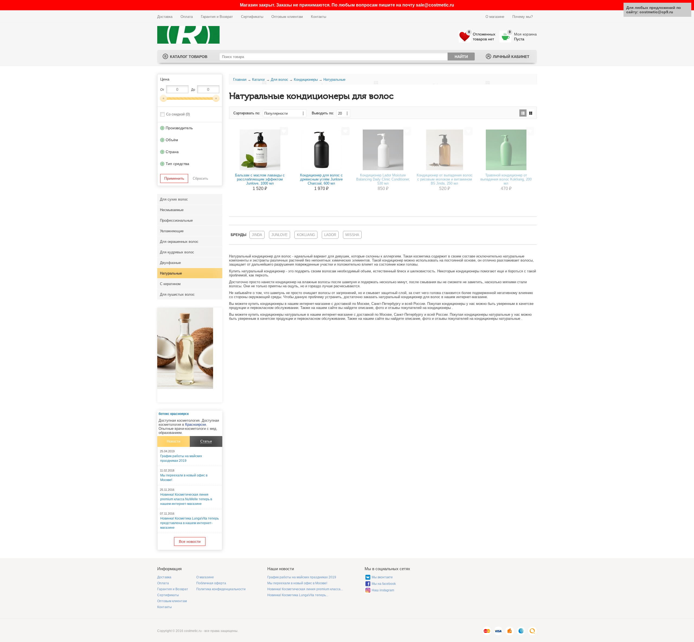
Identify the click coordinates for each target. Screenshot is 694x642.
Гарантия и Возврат (217, 17)
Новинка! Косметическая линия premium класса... (305, 589)
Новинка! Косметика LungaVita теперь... (297, 595)
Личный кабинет (511, 56)
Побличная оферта (211, 583)
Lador (330, 235)
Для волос (279, 80)
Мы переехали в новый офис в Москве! (297, 583)
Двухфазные (170, 263)
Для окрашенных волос (179, 242)
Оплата (187, 17)
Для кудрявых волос (177, 252)
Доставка (164, 17)
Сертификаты (252, 17)
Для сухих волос (174, 199)
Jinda (257, 235)
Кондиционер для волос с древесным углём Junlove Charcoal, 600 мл (321, 179)
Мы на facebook (384, 584)
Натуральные (171, 273)
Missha (352, 235)
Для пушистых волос (177, 294)
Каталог (258, 80)
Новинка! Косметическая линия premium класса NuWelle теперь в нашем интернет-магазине (186, 499)
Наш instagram (383, 590)
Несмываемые (172, 210)
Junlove (279, 235)
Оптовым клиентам (287, 17)
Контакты (318, 17)
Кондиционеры (306, 80)
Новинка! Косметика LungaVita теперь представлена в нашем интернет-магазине (189, 523)
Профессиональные (176, 220)
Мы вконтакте (382, 577)
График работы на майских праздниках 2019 (301, 577)
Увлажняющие (172, 231)
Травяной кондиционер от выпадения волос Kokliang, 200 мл (506, 179)
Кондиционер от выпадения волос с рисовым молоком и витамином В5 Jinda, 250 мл (445, 179)
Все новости (190, 541)
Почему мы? (522, 17)
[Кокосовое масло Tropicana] (185, 388)
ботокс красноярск (174, 414)
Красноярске (195, 424)
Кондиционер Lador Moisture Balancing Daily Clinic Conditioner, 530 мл (383, 179)
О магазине (495, 17)
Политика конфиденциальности (221, 589)
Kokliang (306, 235)
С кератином (170, 284)
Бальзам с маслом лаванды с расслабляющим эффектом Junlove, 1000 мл (260, 179)
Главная (239, 80)
